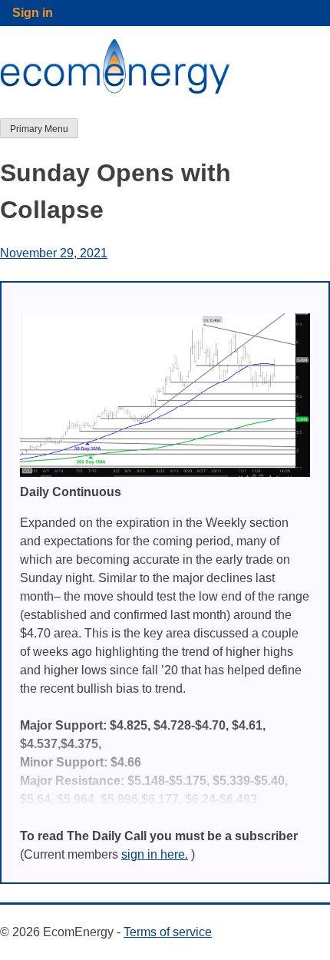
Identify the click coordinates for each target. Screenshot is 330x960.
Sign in (32, 12)
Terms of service (168, 931)
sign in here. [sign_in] (154, 854)
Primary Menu (39, 129)
